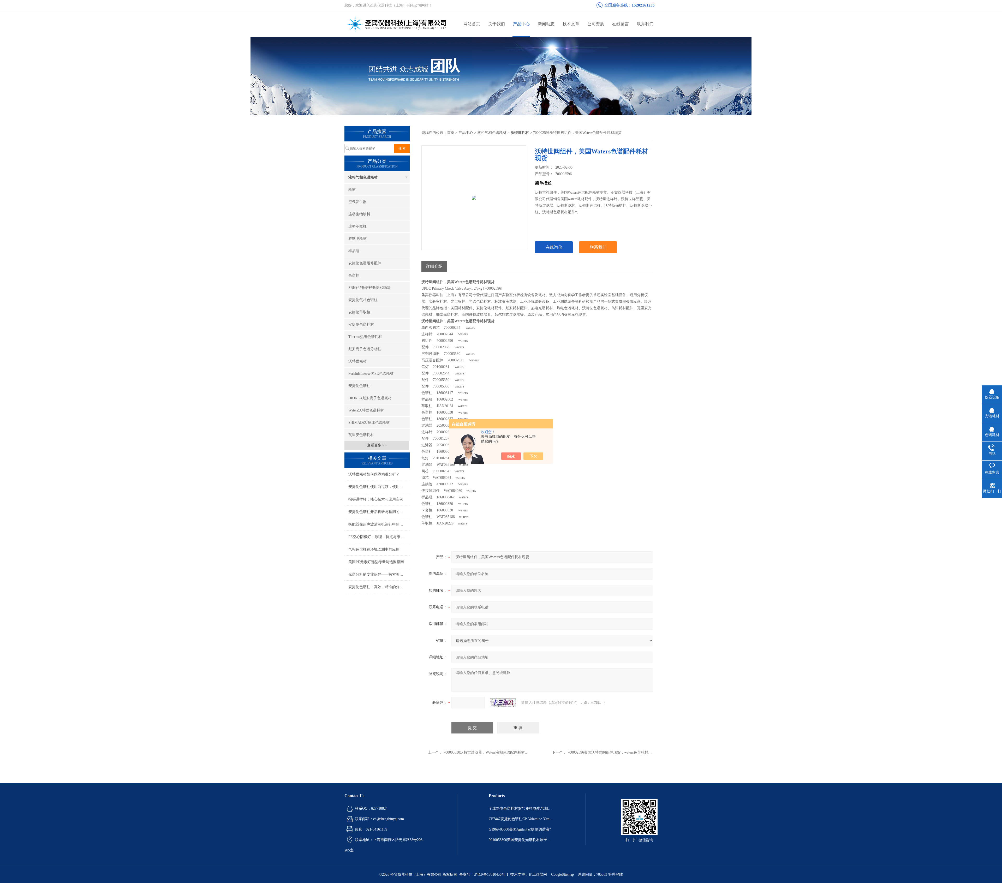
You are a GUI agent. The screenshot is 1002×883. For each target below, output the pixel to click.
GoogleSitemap (562, 874)
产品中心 (521, 24)
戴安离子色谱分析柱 (364, 349)
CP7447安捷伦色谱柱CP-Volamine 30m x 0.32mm (521, 819)
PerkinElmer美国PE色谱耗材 (370, 373)
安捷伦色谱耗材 (361, 324)
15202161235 (643, 5)
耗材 (352, 190)
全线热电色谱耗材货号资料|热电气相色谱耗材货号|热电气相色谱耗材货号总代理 (521, 808)
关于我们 (496, 24)
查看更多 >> (377, 445)
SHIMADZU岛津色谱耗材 (369, 423)
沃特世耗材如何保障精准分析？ (373, 474)
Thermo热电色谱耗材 (365, 337)
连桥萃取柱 (357, 226)
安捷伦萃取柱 (359, 312)
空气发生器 (357, 202)
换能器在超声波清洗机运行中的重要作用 (379, 524)
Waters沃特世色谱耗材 (366, 410)
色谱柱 (353, 275)
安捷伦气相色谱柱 (363, 300)
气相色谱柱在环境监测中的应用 (373, 549)
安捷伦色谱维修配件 (364, 263)
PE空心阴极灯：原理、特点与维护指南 (379, 537)
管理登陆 (615, 874)
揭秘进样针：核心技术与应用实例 (375, 499)
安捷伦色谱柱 (359, 386)
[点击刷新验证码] (503, 702)
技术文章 (571, 24)
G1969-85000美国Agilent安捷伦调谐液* (520, 829)
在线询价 (554, 247)
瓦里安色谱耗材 (361, 435)
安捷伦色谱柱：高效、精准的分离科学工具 (379, 587)
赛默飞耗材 (357, 239)
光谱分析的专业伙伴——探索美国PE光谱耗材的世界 (379, 574)
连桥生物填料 (359, 214)
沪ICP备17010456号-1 (491, 874)
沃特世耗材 (357, 361)
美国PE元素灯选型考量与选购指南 (376, 562)
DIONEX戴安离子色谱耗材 (370, 398)
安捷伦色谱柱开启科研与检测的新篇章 (379, 512)
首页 (450, 133)
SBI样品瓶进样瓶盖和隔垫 (369, 288)
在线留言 (620, 24)
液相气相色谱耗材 (363, 177)
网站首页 (471, 24)
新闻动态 (546, 24)
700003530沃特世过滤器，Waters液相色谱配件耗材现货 (488, 752)
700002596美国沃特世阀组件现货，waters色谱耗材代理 (611, 752)
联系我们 (645, 24)
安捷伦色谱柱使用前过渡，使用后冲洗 (379, 487)
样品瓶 (353, 251)
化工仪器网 (538, 874)
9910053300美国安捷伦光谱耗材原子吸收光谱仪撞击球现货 (521, 840)
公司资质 (595, 24)
